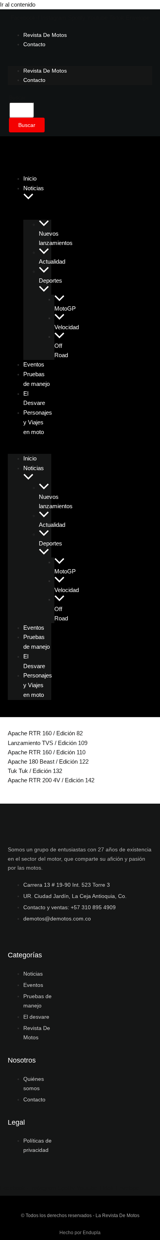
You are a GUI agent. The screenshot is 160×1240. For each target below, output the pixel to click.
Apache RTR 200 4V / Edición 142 (51, 780)
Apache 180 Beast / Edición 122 (48, 762)
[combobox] (21, 110)
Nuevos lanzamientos (56, 238)
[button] (28, 197)
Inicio (30, 458)
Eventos (33, 627)
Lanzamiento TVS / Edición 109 (47, 743)
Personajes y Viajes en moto (37, 422)
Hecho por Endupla (80, 1232)
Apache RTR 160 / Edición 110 (46, 752)
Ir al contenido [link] (17, 5)
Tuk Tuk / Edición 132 (35, 771)
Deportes (50, 281)
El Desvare (34, 398)
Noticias (33, 188)
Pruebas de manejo (36, 379)
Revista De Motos (45, 35)
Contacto (34, 44)
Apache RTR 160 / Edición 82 (45, 733)
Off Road (61, 350)
